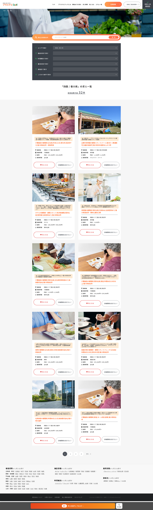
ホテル (57, 471)
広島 (15, 483)
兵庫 (33, 481)
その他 (79, 474)
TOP (53, 4)
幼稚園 (93, 471)
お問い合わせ (48, 497)
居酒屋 (87, 471)
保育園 (78, 471)
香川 (11, 486)
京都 (15, 481)
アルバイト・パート (110, 471)
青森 (30, 471)
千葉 (26, 474)
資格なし (117, 481)
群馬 (43, 474)
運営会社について (37, 497)
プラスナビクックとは (64, 4)
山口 (27, 483)
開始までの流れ (76, 4)
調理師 (106, 481)
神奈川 (22, 474)
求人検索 (85, 4)
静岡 (15, 478)
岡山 (11, 483)
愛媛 (23, 486)
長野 (21, 476)
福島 (43, 471)
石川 (33, 476)
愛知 (23, 478)
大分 (32, 488)
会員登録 (113, 4)
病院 (60, 474)
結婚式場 (73, 474)
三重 (11, 478)
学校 (82, 471)
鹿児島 (41, 488)
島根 (23, 483)
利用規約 (57, 497)
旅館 (56, 474)
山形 (34, 471)
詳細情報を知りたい (64, 165)
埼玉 (30, 474)
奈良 (23, 481)
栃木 (34, 474)
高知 (15, 486)
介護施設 (71, 471)
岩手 (22, 471)
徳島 (19, 486)
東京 (16, 474)
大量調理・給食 (83, 483)
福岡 (15, 488)
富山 (29, 476)
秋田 (38, 471)
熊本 (36, 488)
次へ (87, 454)
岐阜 (19, 478)
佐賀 (23, 488)
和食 (75, 483)
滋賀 (19, 481)
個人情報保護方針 (67, 497)
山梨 (16, 476)
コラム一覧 (99, 4)
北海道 (17, 471)
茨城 (38, 474)
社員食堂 (66, 474)
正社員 (126, 471)
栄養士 (111, 481)
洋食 (91, 483)
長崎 (27, 488)
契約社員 (120, 471)
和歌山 (28, 481)
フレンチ (66, 483)
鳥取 (19, 483)
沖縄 (45, 488)
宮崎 (19, 488)
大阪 (11, 481)
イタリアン (58, 483)
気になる (91, 4)
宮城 (26, 471)
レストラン (64, 471)
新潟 (25, 476)
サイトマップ (78, 497)
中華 (71, 483)
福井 (37, 476)
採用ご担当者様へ (132, 4)
